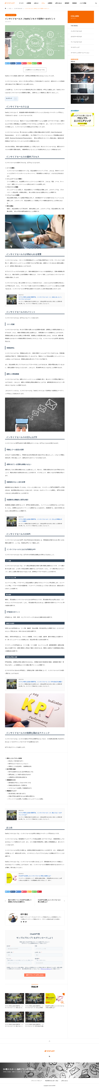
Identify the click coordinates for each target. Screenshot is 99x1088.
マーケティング (75, 47)
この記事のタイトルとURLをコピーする (35, 69)
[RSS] (49, 1056)
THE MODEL (74, 25)
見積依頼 (74, 3)
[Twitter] (26, 922)
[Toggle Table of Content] (14, 98)
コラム (43, 3)
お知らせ (36, 3)
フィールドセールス (76, 42)
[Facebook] (23, 922)
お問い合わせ (58, 3)
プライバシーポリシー (36, 1080)
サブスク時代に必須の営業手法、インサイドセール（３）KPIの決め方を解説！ (41, 681)
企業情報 (29, 3)
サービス (21, 3)
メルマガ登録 (83, 3)
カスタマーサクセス (76, 36)
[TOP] (49, 1041)
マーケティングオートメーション (80, 52)
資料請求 (67, 3)
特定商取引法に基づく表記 (51, 1080)
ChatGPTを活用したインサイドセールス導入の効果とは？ (35, 876)
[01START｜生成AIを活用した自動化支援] (9, 3)
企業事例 (50, 3)
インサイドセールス (11, 15)
